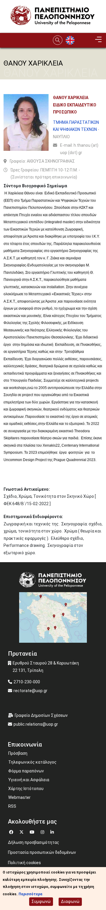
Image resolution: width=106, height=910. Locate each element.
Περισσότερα (30, 894)
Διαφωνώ (70, 901)
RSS (12, 806)
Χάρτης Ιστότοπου (26, 788)
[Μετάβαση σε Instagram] (43, 831)
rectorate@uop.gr (30, 690)
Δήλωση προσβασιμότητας (33, 842)
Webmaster (19, 797)
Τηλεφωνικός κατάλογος (32, 762)
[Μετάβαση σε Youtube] (33, 831)
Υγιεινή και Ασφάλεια (28, 779)
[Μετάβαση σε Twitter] (22, 831)
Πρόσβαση (17, 753)
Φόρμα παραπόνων (26, 771)
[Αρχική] (53, 16)
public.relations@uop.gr (36, 724)
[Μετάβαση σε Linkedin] (53, 831)
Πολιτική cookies (24, 862)
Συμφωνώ (41, 901)
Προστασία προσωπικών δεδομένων (42, 852)
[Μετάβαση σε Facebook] (12, 831)
